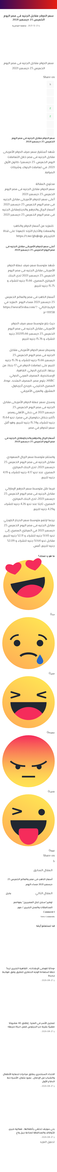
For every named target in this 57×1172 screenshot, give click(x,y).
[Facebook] (50, 84)
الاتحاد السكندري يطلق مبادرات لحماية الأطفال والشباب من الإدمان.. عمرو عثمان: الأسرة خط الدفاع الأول (29, 1078)
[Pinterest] (50, 100)
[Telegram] (50, 124)
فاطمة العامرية (19, 26)
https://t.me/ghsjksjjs (29, 236)
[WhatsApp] (50, 108)
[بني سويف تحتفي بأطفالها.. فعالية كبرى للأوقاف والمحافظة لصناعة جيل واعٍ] (28, 1108)
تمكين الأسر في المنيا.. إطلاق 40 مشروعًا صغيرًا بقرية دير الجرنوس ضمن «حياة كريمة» (31, 1025)
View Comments (48, 916)
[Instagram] (54, 1164)
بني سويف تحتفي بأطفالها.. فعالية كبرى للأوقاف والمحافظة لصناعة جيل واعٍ (32, 1131)
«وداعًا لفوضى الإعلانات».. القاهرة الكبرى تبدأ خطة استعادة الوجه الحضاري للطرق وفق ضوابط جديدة (28, 972)
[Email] (50, 132)
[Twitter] (50, 92)
